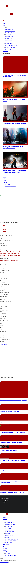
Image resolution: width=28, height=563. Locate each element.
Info (4, 225)
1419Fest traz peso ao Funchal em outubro (8, 450)
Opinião (4, 180)
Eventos (4, 25)
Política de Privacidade (10, 186)
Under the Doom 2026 (9, 32)
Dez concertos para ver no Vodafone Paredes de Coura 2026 (12, 460)
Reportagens (5, 51)
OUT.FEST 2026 (8, 34)
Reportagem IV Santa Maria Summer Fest (10, 255)
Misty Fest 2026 (8, 43)
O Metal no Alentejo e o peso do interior (9, 260)
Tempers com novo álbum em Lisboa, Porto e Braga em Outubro (13, 432)
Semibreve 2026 (8, 40)
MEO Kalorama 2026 (9, 29)
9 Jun (4, 227)
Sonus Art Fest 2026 (9, 38)
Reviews (4, 177)
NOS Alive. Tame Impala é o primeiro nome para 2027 (13, 400)
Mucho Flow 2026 (9, 42)
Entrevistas (5, 178)
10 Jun (4, 229)
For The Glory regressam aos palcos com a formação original (12, 470)
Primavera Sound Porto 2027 (11, 47)
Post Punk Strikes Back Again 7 (12, 45)
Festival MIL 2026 (9, 36)
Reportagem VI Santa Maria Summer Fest (10, 251)
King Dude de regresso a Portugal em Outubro (9, 421)
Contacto (7, 184)
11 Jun (4, 231)
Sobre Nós (5, 182)
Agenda (4, 23)
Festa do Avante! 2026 (10, 31)
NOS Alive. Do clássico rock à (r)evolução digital (15, 123)
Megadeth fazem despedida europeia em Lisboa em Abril (12, 492)
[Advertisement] (14, 359)
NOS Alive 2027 (8, 49)
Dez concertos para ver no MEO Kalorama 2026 (9, 411)
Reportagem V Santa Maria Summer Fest (9, 253)
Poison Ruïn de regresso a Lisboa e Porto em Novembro (11, 442)
